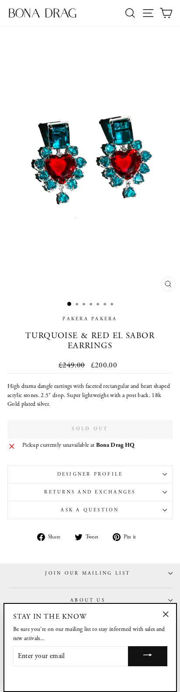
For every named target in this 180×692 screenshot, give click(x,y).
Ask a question (90, 510)
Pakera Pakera (89, 319)
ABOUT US (87, 600)
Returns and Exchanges (89, 492)
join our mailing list (87, 573)
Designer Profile (90, 474)
